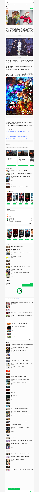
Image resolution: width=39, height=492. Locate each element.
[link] (8, 491)
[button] (6, 491)
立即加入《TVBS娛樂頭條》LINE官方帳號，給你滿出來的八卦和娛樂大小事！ (18, 131)
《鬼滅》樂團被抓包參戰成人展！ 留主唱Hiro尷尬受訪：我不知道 (16, 136)
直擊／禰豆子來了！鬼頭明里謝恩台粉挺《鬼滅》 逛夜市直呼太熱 (16, 138)
